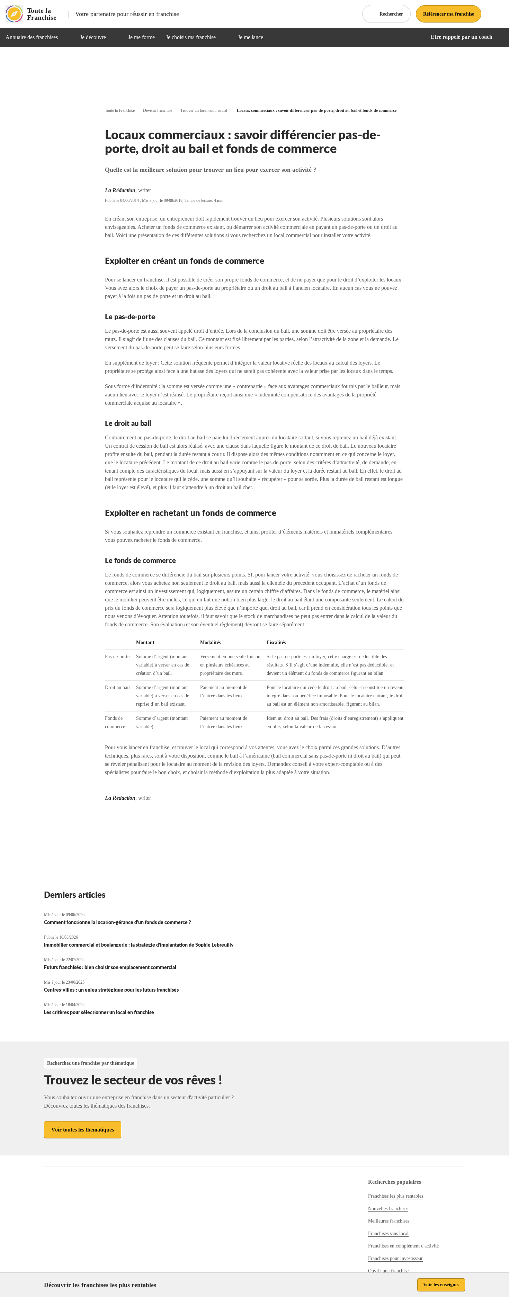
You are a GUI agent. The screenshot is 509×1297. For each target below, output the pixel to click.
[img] (66, 37)
